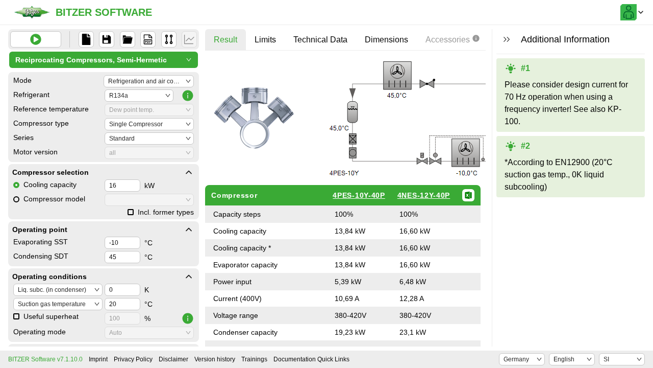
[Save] (106, 39)
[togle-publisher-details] (189, 172)
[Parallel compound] (169, 39)
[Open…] (127, 39)
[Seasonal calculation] (189, 39)
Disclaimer (173, 359)
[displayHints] (506, 39)
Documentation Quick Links (311, 359)
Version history (214, 359)
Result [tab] (225, 39)
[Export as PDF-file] (148, 39)
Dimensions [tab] (386, 39)
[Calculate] (35, 39)
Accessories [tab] (447, 39)
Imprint (98, 359)
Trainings (254, 359)
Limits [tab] (265, 39)
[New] (86, 39)
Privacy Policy (133, 359)
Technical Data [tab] (320, 39)
